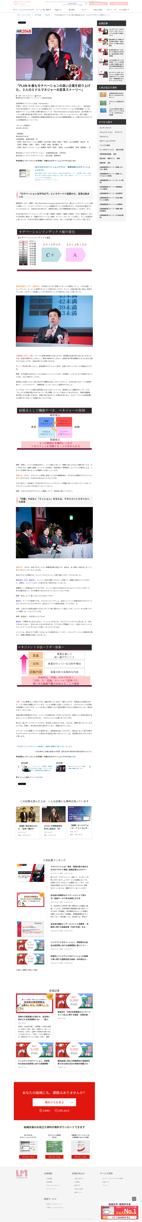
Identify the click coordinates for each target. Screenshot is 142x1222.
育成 (108, 163)
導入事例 (72, 10)
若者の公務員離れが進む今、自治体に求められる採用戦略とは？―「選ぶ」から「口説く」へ (34, 1018)
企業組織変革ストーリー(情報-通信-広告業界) (111, 210)
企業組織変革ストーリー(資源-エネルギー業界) (111, 168)
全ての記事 (38, 15)
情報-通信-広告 (21, 98)
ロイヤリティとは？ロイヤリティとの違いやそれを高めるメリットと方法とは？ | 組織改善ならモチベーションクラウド (116, 76)
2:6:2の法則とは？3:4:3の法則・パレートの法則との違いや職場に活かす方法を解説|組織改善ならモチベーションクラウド (116, 64)
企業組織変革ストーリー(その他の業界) (111, 216)
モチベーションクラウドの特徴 (112, 1178)
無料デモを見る (54, 1102)
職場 (118, 158)
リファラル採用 (105, 145)
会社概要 (49, 1178)
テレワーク (118, 132)
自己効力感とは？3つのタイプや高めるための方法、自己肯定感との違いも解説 (116, 53)
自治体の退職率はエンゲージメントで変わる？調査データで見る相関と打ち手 (68, 897)
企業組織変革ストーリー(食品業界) (111, 193)
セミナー (85, 10)
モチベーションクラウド (24, 15)
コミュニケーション (106, 132)
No (81, 4)
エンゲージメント (105, 128)
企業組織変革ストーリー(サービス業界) (111, 181)
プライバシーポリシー (53, 1185)
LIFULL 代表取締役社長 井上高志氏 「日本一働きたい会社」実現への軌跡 (53, 827)
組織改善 (102, 163)
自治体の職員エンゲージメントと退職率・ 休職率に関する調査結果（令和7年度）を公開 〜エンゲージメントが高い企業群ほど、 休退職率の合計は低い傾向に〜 (69, 925)
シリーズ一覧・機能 (42, 10)
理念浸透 (102, 158)
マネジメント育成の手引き (116, 103)
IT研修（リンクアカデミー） (55, 1207)
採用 (114, 154)
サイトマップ (50, 1189)
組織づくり (30, 98)
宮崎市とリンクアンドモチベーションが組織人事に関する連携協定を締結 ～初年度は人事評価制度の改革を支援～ (69, 958)
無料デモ (77, 1185)
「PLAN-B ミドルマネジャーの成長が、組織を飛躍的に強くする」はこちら (44, 746)
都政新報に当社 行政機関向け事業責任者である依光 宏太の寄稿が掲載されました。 (74, 1062)
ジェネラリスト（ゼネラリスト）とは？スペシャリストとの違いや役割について (116, 32)
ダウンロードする (28, 1157)
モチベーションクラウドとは (22, 10)
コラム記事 (122, 10)
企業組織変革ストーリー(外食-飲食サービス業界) (111, 199)
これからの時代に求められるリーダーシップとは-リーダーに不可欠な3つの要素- (116, 112)
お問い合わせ (63, 1110)
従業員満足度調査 (47, 98)
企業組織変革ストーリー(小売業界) (111, 204)
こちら (73, 756)
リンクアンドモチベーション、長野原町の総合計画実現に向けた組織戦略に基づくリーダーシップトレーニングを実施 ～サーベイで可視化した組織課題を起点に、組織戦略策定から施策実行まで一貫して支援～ (69, 944)
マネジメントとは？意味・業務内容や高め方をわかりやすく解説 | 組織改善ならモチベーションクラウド (69, 868)
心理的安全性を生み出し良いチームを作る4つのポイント (116, 95)
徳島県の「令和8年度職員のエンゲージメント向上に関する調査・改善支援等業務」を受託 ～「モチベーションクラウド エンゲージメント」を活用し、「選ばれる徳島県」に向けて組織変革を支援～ (74, 1013)
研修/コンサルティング (53, 1204)
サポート (110, 10)
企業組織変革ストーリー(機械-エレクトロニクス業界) (111, 175)
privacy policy (72, 3)
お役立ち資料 (97, 10)
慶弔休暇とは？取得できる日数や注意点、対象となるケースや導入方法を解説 (116, 43)
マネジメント (37, 98)
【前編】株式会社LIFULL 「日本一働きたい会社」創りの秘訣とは (27, 827)
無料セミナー (78, 1192)
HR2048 (47, 15)
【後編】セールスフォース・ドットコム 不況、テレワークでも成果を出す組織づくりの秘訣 (79, 826)
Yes (80, 4)
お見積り (46, 1110)
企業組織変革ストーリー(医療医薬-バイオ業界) (111, 188)
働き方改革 (119, 150)
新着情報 (49, 1182)
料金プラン (58, 10)
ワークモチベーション (107, 150)
